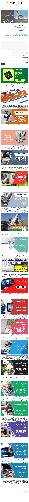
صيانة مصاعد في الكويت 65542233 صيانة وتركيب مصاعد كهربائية (19, 186)
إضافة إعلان (26, 491)
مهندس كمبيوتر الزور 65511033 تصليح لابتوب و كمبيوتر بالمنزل (19, 417)
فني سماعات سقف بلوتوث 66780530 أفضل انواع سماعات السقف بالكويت (17, 124)
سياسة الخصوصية (25, 493)
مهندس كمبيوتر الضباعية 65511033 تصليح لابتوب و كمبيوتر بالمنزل (19, 396)
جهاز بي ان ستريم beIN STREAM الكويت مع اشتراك (21, 83)
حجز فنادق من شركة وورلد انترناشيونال (21, 34)
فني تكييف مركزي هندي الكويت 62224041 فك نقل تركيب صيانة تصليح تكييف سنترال (16, 355)
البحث (27, 62)
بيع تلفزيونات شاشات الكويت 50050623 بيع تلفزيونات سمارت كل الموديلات (17, 293)
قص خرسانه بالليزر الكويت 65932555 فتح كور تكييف (20, 145)
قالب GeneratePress (10, 500)
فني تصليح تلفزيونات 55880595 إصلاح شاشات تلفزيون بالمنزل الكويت (18, 314)
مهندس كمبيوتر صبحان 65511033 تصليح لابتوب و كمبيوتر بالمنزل (19, 437)
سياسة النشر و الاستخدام (24, 492)
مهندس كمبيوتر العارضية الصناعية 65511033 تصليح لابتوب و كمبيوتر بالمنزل (17, 458)
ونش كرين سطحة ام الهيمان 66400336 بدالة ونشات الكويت (19, 207)
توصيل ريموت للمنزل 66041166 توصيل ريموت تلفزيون (20, 252)
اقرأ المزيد (7, 87)
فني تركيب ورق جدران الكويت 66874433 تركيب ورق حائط (20, 334)
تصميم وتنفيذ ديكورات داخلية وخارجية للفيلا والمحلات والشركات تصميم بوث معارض (15, 35)
